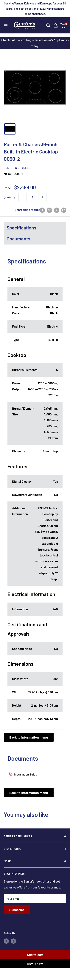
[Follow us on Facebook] (6, 941)
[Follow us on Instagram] (13, 941)
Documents (18, 238)
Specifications (21, 227)
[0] (63, 25)
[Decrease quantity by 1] (23, 197)
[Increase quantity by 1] (42, 197)
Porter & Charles (17, 167)
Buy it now (35, 963)
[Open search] (48, 25)
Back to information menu (28, 737)
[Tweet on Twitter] (56, 210)
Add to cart (35, 955)
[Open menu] (5, 25)
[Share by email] (63, 210)
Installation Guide (25, 774)
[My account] (55, 25)
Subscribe (17, 910)
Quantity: (10, 197)
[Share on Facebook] (42, 210)
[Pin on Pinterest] (49, 210)
